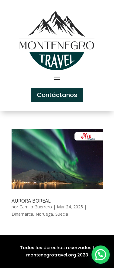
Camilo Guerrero (35, 207)
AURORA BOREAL (31, 200)
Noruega (44, 214)
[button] (101, 254)
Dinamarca (22, 214)
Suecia (61, 214)
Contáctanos (57, 95)
